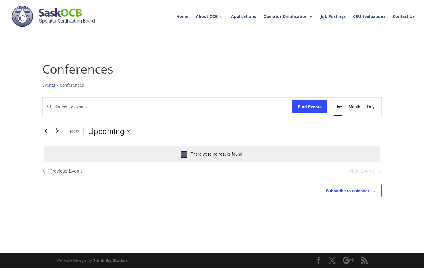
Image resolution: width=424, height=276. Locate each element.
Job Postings (333, 16)
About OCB (207, 16)
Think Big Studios (110, 260)
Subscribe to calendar (347, 190)
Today (74, 130)
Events (48, 85)
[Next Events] (57, 131)
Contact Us (404, 16)
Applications (243, 16)
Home (182, 16)
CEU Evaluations (369, 16)
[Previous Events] (45, 131)
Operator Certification (285, 16)
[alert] (212, 154)
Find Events (310, 106)
